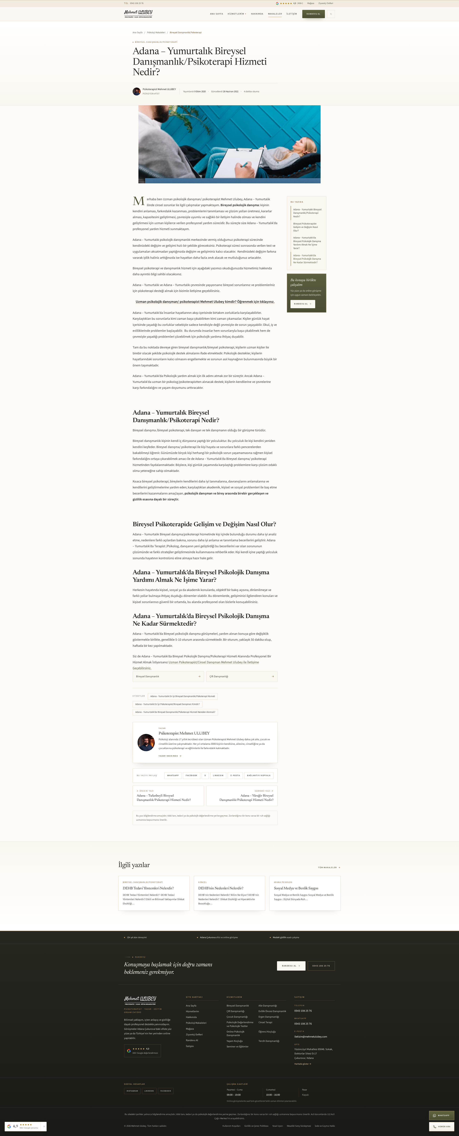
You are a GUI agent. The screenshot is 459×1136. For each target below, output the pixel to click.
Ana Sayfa (216, 13)
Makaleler (275, 13)
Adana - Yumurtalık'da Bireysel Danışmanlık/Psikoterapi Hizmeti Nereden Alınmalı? (175, 712)
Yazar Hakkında (170, 756)
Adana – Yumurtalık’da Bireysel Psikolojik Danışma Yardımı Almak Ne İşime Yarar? (307, 243)
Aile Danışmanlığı (268, 1006)
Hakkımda (257, 13)
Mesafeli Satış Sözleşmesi (299, 1126)
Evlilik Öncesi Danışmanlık (272, 1011)
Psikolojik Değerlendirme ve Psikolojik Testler (240, 1024)
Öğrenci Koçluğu (267, 1032)
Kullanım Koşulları (231, 1126)
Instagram (132, 1091)
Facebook (191, 775)
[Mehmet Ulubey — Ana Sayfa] (138, 14)
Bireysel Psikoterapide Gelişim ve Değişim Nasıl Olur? (305, 227)
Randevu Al (314, 14)
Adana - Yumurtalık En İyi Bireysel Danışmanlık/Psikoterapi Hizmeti (182, 696)
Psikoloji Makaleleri (156, 32)
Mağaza (310, 3)
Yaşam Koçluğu (235, 1041)
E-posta (235, 775)
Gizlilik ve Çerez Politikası (256, 1126)
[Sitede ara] (331, 14)
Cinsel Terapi (265, 1022)
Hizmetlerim (237, 13)
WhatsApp (173, 775)
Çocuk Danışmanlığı (237, 1017)
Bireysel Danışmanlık (168, 676)
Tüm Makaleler (329, 867)
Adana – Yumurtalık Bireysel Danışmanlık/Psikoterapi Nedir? (307, 213)
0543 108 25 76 (133, 3)
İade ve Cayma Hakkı (325, 1126)
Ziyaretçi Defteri (325, 3)
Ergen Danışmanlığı (269, 1017)
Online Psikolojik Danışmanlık (235, 1033)
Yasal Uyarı (277, 1126)
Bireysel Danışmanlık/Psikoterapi (186, 32)
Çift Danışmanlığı (242, 676)
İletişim (292, 13)
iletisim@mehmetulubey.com (310, 1037)
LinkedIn (218, 775)
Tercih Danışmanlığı (269, 1041)
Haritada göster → (302, 1063)
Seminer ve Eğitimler (238, 1046)
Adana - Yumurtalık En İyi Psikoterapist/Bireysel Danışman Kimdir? (167, 704)
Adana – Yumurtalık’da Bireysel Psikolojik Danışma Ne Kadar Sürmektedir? (307, 259)
